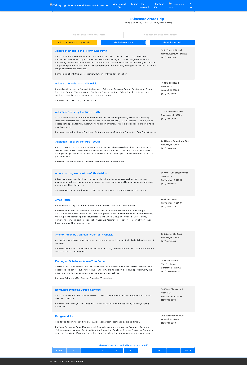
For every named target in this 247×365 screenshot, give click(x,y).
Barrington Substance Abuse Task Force (80, 261)
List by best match (123, 42)
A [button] (191, 5)
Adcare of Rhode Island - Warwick (76, 83)
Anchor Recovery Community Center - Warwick (84, 234)
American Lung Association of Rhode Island (82, 173)
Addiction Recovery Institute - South (77, 141)
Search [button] (134, 4)
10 (159, 351)
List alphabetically (172, 42)
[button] (178, 5)
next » (188, 351)
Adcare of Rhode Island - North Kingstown (81, 51)
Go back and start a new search (89, 35)
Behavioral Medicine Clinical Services (78, 290)
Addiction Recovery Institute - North (77, 112)
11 (173, 351)
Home (114, 4)
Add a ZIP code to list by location (74, 42)
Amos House (63, 200)
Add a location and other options (161, 35)
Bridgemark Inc (64, 316)
